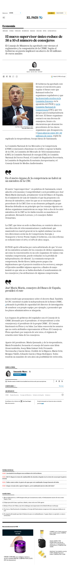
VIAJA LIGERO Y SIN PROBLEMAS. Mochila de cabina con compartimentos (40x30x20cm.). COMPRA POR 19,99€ (58, 543)
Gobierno (47, 395)
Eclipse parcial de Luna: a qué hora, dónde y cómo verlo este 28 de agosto (24, 502)
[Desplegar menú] (3, 17)
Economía (8, 26)
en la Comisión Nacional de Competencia (48, 107)
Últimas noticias (7, 470)
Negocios (32, 31)
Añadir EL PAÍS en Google (59, 76)
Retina (44, 31)
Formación (18, 31)
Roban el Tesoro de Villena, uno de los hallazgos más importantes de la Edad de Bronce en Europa (31, 505)
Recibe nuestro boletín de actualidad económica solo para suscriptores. (27, 381)
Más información (9, 403)
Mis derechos (25, 31)
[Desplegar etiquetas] (62, 395)
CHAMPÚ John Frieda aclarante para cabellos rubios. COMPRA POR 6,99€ (58, 533)
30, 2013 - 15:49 (36, 71)
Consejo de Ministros (25, 395)
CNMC (7, 395)
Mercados (5, 31)
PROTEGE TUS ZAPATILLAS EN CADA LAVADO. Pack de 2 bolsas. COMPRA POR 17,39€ (58, 553)
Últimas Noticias (52, 31)
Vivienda (11, 31)
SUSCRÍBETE (51, 13)
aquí (42, 403)
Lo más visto (6, 493)
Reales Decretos (14, 395)
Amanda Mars (34, 70)
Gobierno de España (38, 395)
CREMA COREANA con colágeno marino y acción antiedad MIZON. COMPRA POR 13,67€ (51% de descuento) (18, 558)
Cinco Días (39, 31)
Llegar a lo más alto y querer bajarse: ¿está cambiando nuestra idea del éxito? (30, 486)
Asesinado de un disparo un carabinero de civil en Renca (24, 473)
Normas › (61, 386)
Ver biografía (17, 374)
